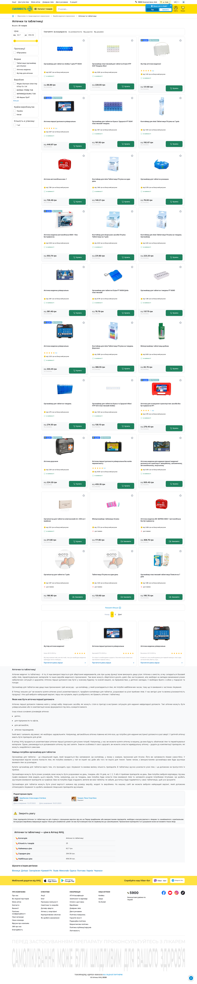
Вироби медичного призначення (64, 16)
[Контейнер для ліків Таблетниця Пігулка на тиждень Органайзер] (161, 220)
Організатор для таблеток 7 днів (57, 574)
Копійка (101, 895)
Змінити (165, 10)
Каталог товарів (45, 9)
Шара (100, 899)
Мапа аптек (35, 2)
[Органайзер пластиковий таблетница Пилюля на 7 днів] (161, 559)
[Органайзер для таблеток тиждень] (65, 389)
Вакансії (15, 908)
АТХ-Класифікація (77, 895)
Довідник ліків (48, 2)
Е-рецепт (73, 2)
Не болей (102, 902)
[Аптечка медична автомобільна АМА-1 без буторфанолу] (65, 220)
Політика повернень (77, 915)
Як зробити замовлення (50, 918)
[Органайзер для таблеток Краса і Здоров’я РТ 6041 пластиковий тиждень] (113, 106)
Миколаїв (64, 870)
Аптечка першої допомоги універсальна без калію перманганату (112, 462)
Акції (14, 2)
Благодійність (17, 930)
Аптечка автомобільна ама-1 (55, 179)
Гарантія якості (76, 918)
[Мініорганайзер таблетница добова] (161, 331)
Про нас (15, 895)
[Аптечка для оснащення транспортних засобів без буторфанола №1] (161, 389)
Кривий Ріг (46, 870)
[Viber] (160, 880)
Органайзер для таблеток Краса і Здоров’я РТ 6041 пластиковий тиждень (112, 122)
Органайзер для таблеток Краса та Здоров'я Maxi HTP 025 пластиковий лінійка (112, 405)
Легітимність (75, 931)
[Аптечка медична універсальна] (65, 275)
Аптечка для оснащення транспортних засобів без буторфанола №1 (160, 405)
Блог (42, 899)
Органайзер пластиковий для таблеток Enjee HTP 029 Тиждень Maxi (111, 65)
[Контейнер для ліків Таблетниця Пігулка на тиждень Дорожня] (113, 331)
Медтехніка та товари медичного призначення (33, 16)
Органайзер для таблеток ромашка (155, 179)
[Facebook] (164, 911)
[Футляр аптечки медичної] (161, 49)
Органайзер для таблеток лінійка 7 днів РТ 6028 (63, 64)
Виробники (74, 905)
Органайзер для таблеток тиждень (57, 404)
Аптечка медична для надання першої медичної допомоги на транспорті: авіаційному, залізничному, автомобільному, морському (161, 463)
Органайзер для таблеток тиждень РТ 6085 (158, 290)
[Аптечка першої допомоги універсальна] (65, 106)
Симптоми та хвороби (49, 905)
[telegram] (177, 880)
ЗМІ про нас (17, 926)
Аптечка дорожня (51, 461)
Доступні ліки (23, 2)
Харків (89, 870)
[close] (171, 5)
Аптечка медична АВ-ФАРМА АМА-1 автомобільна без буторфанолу (161, 520)
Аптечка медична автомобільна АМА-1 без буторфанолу (61, 236)
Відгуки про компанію (20, 923)
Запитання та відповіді (78, 899)
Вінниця (16, 870)
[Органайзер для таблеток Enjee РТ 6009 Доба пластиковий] (113, 275)
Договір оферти (47, 908)
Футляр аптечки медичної (151, 64)
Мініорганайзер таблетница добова (155, 346)
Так (152, 10)
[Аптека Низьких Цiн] (22, 8)
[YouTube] (170, 911)
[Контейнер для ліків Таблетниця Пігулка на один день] (113, 164)
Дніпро (24, 870)
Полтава (81, 870)
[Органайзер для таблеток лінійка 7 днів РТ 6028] (65, 49)
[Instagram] (176, 911)
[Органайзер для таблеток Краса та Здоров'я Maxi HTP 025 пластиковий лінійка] (113, 389)
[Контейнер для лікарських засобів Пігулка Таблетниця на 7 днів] (113, 220)
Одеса (73, 870)
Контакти (15, 905)
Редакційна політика (78, 921)
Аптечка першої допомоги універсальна (60, 121)
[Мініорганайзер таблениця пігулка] (113, 504)
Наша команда (18, 920)
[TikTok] (183, 911)
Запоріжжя (34, 870)
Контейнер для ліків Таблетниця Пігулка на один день (111, 180)
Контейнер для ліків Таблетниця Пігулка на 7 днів (160, 121)
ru (178, 2)
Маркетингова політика (79, 924)
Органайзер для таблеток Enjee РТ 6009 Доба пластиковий (110, 291)
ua (175, 2)
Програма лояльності (49, 902)
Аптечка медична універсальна (56, 290)
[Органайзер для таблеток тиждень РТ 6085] (161, 275)
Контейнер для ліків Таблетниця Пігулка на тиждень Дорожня (112, 347)
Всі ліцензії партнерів (20, 899)
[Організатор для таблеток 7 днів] (65, 559)
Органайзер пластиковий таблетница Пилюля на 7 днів (160, 576)
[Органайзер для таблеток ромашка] (161, 164)
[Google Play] (67, 880)
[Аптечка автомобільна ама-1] (65, 164)
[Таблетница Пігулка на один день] (113, 559)
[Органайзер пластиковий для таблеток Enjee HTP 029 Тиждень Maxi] (113, 49)
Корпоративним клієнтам (51, 915)
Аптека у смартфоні (49, 911)
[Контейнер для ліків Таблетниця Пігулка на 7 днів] (161, 106)
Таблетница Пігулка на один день (105, 574)
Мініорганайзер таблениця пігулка (105, 519)
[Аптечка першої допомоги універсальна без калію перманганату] (113, 446)
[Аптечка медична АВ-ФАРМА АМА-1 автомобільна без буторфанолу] (161, 504)
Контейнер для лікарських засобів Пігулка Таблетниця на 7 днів (109, 236)
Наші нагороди (18, 917)
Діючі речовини (62, 2)
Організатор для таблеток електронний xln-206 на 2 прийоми (64, 520)
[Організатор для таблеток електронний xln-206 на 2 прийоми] (65, 504)
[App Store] (50, 880)
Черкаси (98, 870)
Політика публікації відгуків (80, 927)
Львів (55, 870)
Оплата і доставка (77, 902)
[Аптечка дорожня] (65, 446)
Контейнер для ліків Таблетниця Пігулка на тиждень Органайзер (161, 236)
